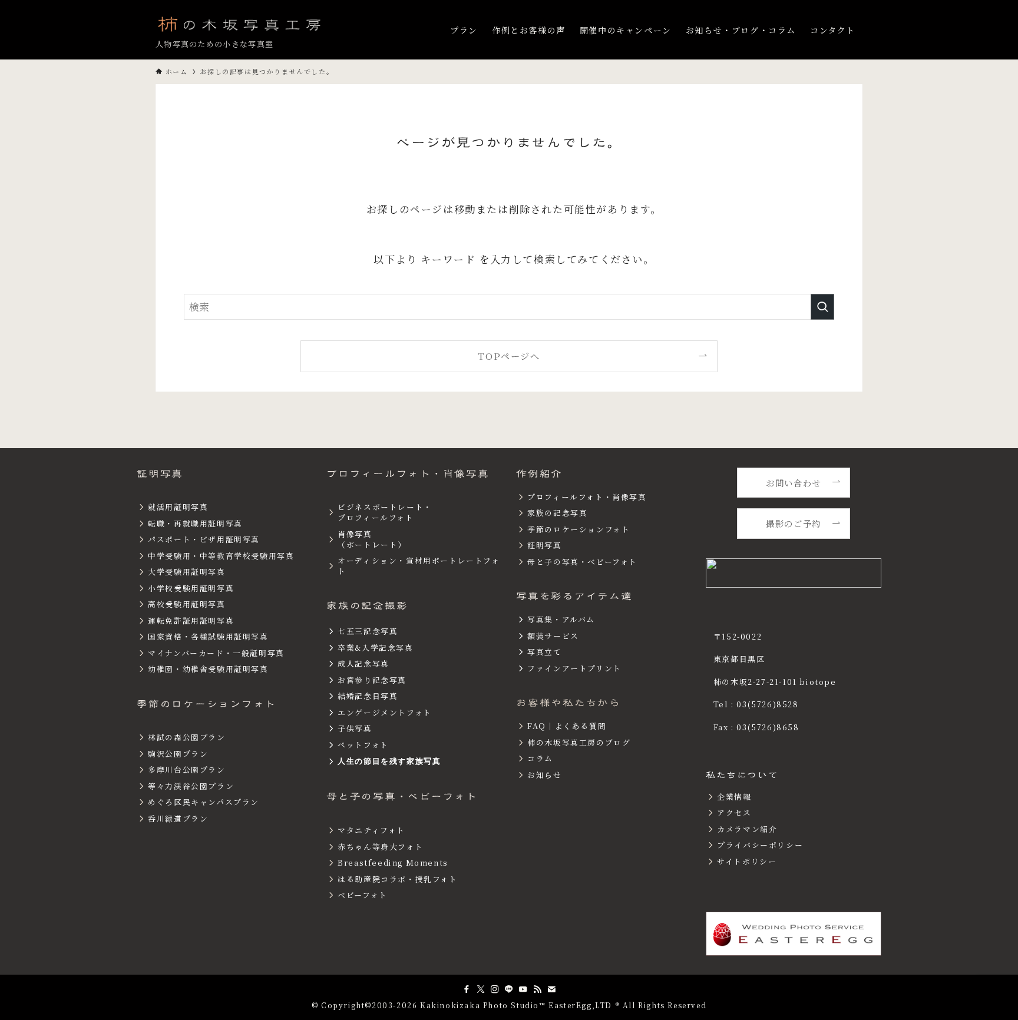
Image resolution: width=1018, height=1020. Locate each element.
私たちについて (742, 775)
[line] (509, 989)
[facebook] (466, 989)
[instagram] (495, 989)
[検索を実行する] (822, 307)
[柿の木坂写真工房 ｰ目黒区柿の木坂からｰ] (240, 23)
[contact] (551, 989)
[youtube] (523, 989)
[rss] (537, 989)
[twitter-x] (480, 989)
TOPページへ (509, 355)
